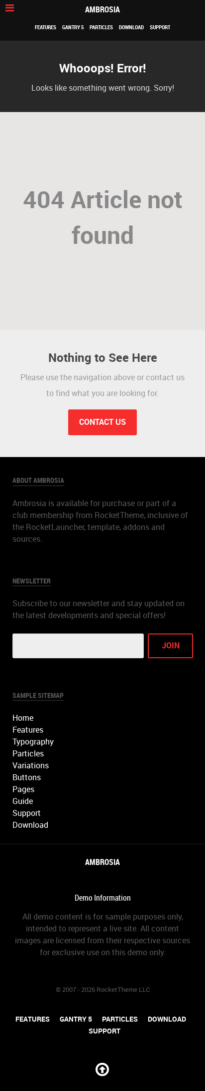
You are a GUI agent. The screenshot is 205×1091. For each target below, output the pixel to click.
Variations (30, 765)
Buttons (26, 777)
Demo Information (103, 898)
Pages (23, 789)
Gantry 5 (73, 27)
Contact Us (102, 422)
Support (160, 27)
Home (22, 718)
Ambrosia (102, 9)
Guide (22, 801)
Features (45, 27)
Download (131, 27)
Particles (101, 27)
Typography (33, 741)
